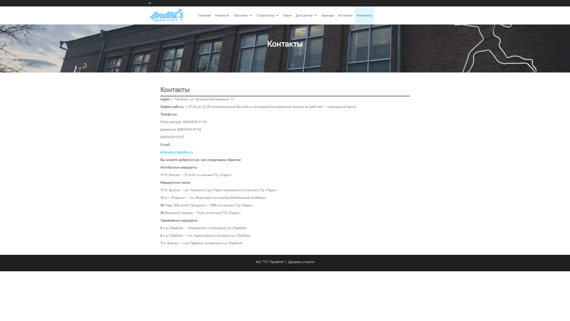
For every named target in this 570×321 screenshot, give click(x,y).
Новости (222, 15)
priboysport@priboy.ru (176, 152)
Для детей (304, 15)
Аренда (328, 15)
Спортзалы (266, 15)
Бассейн (241, 15)
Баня (287, 15)
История (345, 15)
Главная (204, 15)
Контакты (364, 15)
